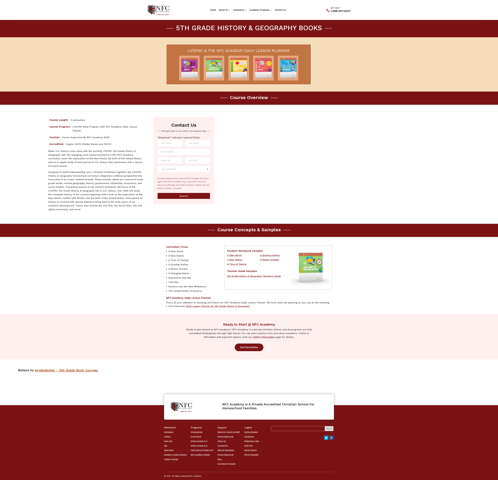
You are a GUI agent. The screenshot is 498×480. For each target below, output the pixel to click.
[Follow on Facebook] (331, 438)
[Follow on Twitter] (326, 438)
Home (213, 10)
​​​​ (234, 255)
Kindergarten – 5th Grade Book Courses (66, 370)
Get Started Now (249, 347)
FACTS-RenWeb (251, 455)
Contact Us (280, 10)
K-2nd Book (196, 436)
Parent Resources (225, 436)
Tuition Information (263, 337)
